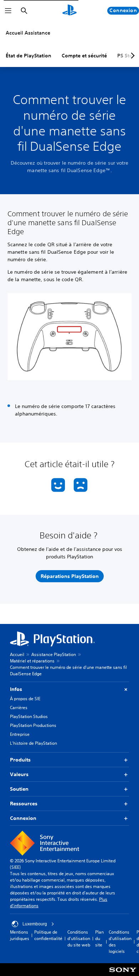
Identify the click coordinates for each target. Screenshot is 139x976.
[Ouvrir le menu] (8, 10)
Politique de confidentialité (48, 935)
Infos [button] (16, 689)
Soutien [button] (19, 789)
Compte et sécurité (84, 55)
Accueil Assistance (28, 33)
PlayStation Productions (33, 725)
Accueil (17, 654)
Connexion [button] (23, 818)
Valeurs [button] (19, 774)
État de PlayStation (28, 55)
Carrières (18, 707)
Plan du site (99, 938)
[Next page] (131, 55)
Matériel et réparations (32, 661)
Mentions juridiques (19, 935)
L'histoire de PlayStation (33, 743)
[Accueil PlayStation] (69, 10)
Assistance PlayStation (53, 654)
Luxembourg (34, 923)
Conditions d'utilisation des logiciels (120, 941)
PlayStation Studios (29, 716)
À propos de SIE (25, 699)
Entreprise (20, 734)
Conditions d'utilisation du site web (78, 938)
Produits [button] (20, 759)
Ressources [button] (23, 803)
